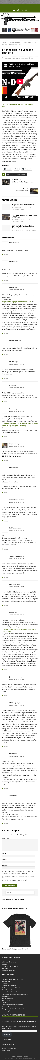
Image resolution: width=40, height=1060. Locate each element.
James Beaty (13, 340)
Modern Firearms (7, 998)
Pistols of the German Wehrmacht (12, 1005)
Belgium (10, 175)
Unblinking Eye (6, 1011)
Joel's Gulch (5, 968)
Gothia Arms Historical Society (11, 988)
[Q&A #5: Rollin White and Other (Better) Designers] (6, 228)
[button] (37, 6)
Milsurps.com (6, 996)
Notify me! (7, 1034)
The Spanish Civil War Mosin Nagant (13, 1009)
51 (14, 233)
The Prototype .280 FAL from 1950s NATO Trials (24, 216)
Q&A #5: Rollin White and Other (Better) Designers (23, 227)
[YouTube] (14, 10)
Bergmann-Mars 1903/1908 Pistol (23, 205)
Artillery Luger (6, 981)
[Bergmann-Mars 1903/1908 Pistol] (6, 207)
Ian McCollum (23, 58)
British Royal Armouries (9, 962)
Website (5, 865)
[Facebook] (18, 10)
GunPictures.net (7, 990)
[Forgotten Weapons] (20, 24)
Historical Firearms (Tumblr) (10, 966)
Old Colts (5, 1002)
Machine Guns (15, 42)
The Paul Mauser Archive (9, 1007)
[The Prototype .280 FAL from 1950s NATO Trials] (6, 217)
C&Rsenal (5, 983)
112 (23, 222)
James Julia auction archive (10, 992)
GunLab (4, 964)
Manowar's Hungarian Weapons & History (15, 994)
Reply (6, 254)
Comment (5, 838)
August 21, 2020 (9, 58)
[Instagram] (26, 10)
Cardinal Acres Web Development (25, 1058)
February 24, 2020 (20, 219)
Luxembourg (21, 175)
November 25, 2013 (20, 207)
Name (4, 853)
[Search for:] (20, 893)
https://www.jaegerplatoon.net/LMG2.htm (16, 302)
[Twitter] (22, 10)
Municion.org (6, 1000)
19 (23, 210)
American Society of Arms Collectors (13, 979)
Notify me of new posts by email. (16, 880)
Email (4, 859)
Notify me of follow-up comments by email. (19, 877)
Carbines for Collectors (9, 986)
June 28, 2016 (18, 230)
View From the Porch (8, 970)
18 (32, 58)
